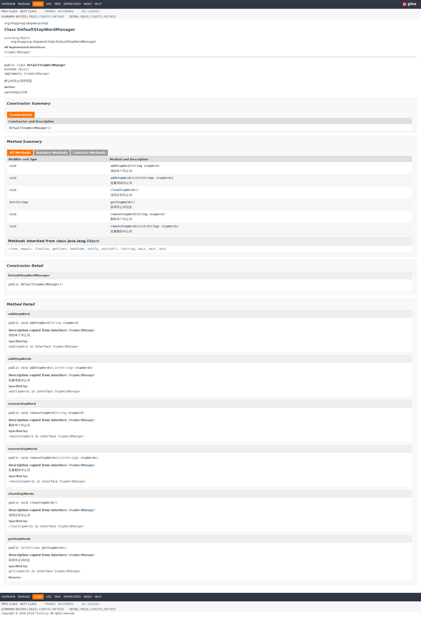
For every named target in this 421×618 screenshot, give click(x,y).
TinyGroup (42, 613)
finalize (42, 249)
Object (23, 69)
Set (11, 202)
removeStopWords (124, 226)
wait (141, 249)
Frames (50, 11)
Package (24, 3)
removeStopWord (123, 214)
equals (26, 249)
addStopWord (120, 166)
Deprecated (72, 3)
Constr (44, 16)
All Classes (91, 11)
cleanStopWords (123, 190)
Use (49, 3)
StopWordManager (17, 52)
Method (58, 16)
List (136, 178)
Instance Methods (51, 152)
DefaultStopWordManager (28, 128)
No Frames (66, 11)
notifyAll (109, 249)
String (137, 166)
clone (13, 249)
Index (88, 3)
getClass (59, 249)
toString (128, 249)
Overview (8, 3)
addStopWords (121, 178)
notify (92, 249)
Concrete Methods (89, 152)
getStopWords (121, 202)
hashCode (77, 249)
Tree (57, 3)
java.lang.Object (17, 38)
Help (98, 3)
